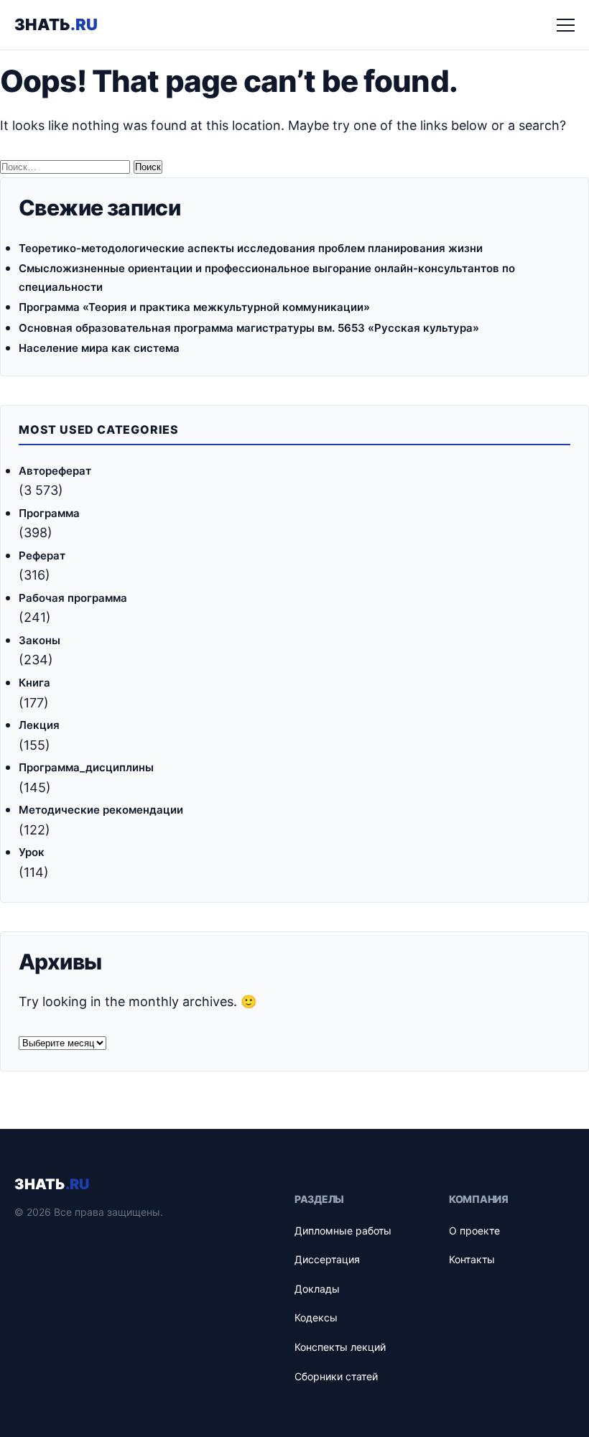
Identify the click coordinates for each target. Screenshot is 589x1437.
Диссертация (327, 1259)
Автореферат (55, 471)
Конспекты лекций (340, 1347)
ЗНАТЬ (51, 1184)
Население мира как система (99, 348)
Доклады (317, 1289)
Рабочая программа (73, 598)
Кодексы (316, 1317)
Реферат (42, 555)
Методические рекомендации (101, 810)
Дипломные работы (342, 1230)
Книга (34, 682)
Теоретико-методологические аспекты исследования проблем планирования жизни (251, 248)
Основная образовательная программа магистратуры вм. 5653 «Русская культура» (249, 328)
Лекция (39, 725)
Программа (49, 513)
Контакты (472, 1259)
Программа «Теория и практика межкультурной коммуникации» (194, 307)
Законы (39, 640)
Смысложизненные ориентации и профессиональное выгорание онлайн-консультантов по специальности (267, 277)
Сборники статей (336, 1376)
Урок (32, 852)
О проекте (474, 1230)
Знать (56, 24)
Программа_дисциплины (86, 767)
